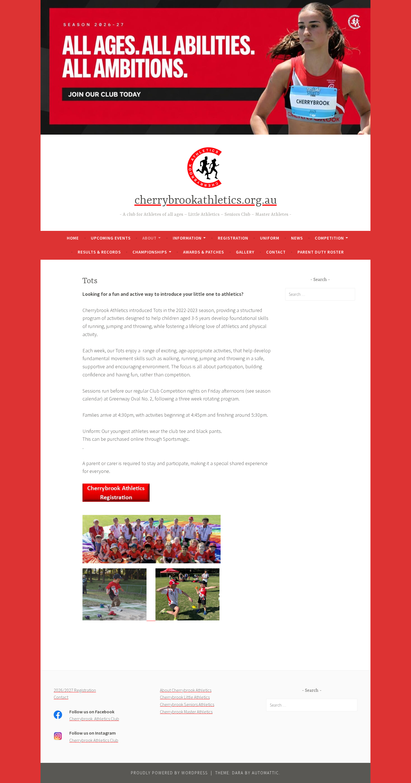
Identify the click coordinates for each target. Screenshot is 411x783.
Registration (233, 238)
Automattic (265, 772)
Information (187, 238)
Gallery (245, 252)
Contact (276, 252)
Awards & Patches (203, 252)
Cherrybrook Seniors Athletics (187, 704)
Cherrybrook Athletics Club (94, 718)
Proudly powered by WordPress (169, 772)
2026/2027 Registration (75, 690)
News (297, 238)
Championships (150, 252)
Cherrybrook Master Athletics (186, 711)
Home (73, 238)
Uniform (269, 238)
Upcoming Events (111, 238)
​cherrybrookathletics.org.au (205, 200)
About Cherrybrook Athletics (185, 690)
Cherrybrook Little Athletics (185, 697)
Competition (329, 238)
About (149, 238)
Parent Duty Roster (320, 252)
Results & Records (99, 252)
